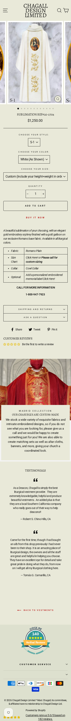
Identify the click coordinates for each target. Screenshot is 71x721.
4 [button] (28, 109)
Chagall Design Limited (35, 10)
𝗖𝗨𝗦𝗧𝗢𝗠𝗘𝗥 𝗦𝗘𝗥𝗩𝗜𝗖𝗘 (36, 664)
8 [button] (41, 109)
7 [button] (38, 109)
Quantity (35, 186)
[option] (35, 62)
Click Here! (32, 257)
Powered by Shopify (36, 710)
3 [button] (25, 109)
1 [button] (18, 109)
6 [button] (35, 109)
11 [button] (50, 109)
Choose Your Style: (34, 135)
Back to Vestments (38, 610)
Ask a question (36, 317)
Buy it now (35, 217)
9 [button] (44, 109)
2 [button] (22, 109)
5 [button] (31, 109)
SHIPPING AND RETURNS (35, 309)
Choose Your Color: (34, 152)
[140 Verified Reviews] (35, 656)
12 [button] (53, 109)
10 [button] (47, 109)
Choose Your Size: (35, 169)
